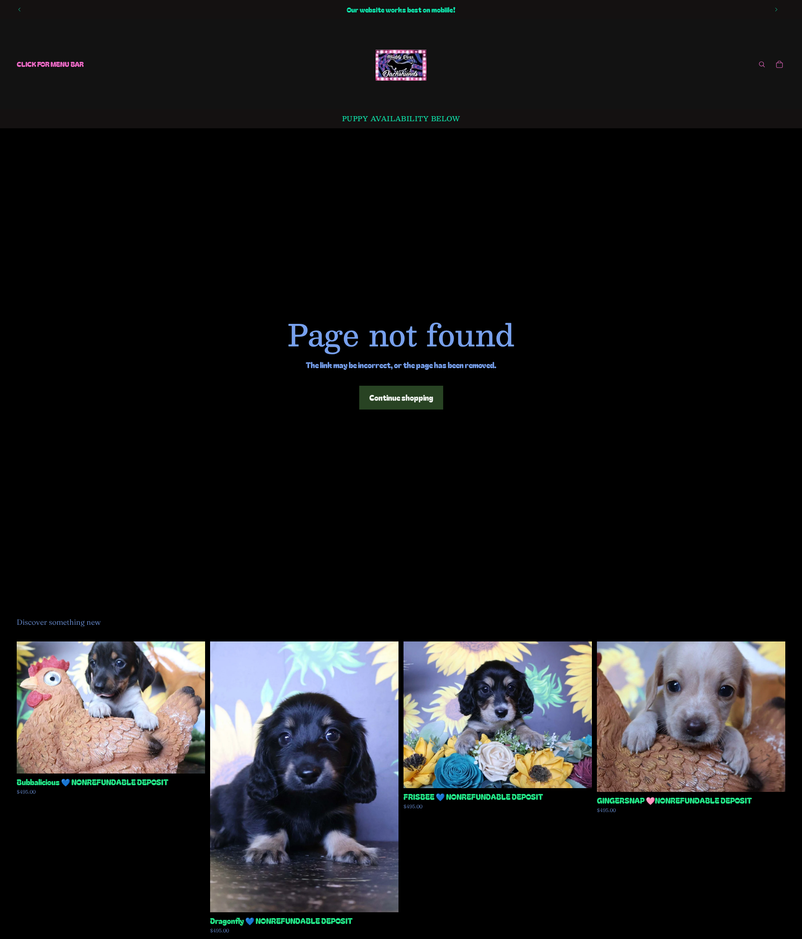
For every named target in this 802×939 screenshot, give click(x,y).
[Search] (762, 64)
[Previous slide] (19, 9)
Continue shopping (401, 397)
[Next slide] (776, 9)
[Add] (192, 760)
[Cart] (779, 64)
